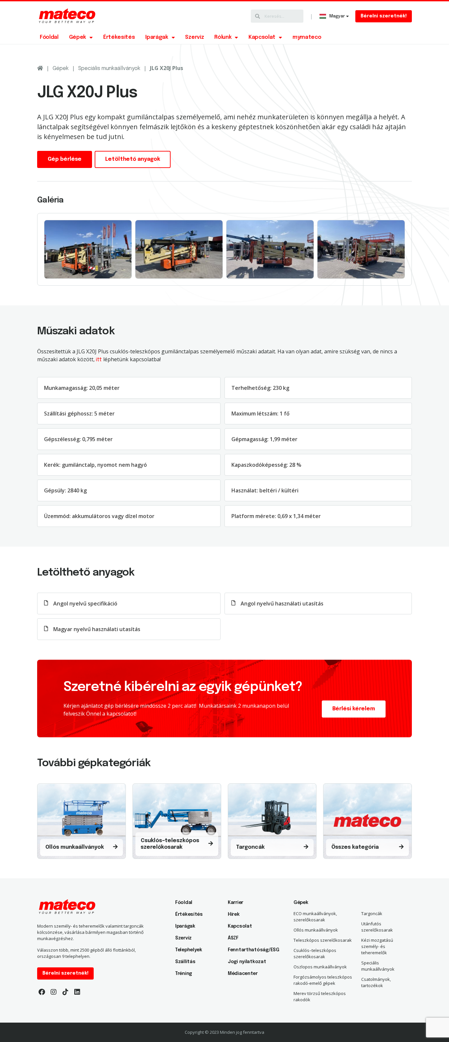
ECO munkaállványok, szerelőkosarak (315, 917)
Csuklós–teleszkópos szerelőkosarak (315, 953)
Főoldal (49, 37)
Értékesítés (119, 37)
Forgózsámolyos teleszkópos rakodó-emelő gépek (323, 980)
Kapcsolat (261, 37)
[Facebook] (41, 992)
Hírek (234, 914)
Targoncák (371, 913)
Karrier (235, 902)
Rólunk (222, 37)
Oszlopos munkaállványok (320, 967)
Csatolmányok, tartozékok (376, 982)
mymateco (307, 37)
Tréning (183, 973)
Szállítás (185, 961)
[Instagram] (53, 992)
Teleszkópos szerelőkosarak (323, 940)
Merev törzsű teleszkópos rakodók (320, 996)
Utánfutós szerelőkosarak (377, 927)
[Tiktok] (65, 992)
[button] (383, 16)
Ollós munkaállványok (316, 930)
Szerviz (194, 37)
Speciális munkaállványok (109, 68)
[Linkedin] (77, 992)
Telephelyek (188, 950)
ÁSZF (233, 938)
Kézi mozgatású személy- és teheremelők (377, 946)
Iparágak (156, 37)
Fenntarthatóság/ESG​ (251, 950)
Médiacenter (243, 973)
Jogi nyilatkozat (247, 961)
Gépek (77, 37)
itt (99, 360)
